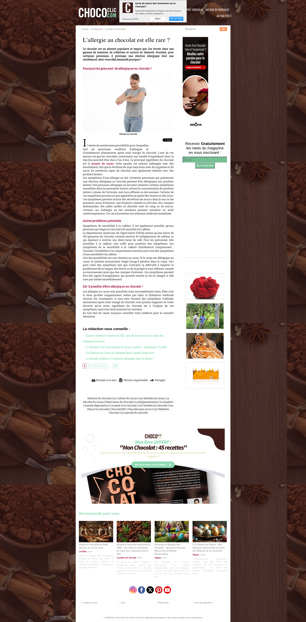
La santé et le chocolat (115, 29)
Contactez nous (90, 603)
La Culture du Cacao (125, 398)
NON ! (158, 18)
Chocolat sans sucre (140, 409)
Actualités (223, 16)
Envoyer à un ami (106, 380)
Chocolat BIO (118, 409)
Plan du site (163, 603)
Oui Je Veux (176, 18)
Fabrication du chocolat (119, 402)
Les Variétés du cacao (151, 398)
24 (115, 366)
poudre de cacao (102, 163)
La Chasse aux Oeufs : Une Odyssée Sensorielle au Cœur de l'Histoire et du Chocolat (209, 547)
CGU (122, 603)
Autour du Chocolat (217, 10)
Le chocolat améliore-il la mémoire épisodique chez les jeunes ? (119, 358)
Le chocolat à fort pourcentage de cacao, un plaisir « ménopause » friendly (126, 347)
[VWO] (135, 19)
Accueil (84, 29)
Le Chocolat (96, 29)
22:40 (202, 555)
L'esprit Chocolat (193, 10)
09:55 (139, 558)
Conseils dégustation (96, 405)
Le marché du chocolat (134, 412)
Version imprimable (135, 380)
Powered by (127, 19)
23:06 (164, 558)
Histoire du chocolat (99, 398)
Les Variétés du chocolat (152, 405)
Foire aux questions (203, 603)
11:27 (89, 551)
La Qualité (166, 402)
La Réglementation (146, 402)
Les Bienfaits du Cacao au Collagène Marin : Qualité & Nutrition (119, 353)
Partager (159, 380)
